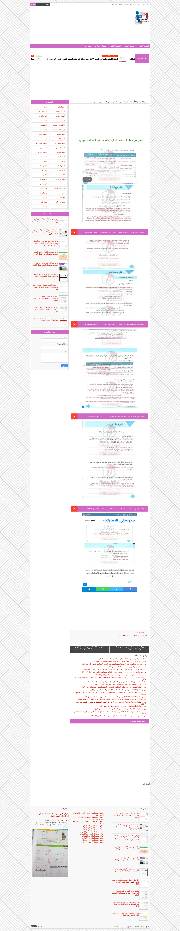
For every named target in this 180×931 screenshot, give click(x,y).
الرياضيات (44, 125)
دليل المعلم (43, 193)
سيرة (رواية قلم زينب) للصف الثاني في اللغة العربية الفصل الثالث (45, 319)
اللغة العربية (122, 635)
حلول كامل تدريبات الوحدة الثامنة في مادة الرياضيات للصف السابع (122, 659)
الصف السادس (42, 152)
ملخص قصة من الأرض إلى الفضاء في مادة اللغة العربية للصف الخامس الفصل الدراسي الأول (45, 232)
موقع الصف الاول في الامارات (93, 842)
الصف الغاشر (43, 157)
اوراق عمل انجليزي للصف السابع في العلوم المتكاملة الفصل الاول (122, 706)
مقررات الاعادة (60, 202)
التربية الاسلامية (60, 116)
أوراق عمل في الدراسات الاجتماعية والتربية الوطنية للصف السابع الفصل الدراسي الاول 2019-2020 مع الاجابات (110, 713)
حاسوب (62, 193)
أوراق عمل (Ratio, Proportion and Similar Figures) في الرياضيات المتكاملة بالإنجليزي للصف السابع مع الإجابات (110, 693)
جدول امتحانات (42, 188)
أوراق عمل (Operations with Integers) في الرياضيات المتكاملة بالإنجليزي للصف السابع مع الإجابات (111, 699)
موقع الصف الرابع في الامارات (93, 836)
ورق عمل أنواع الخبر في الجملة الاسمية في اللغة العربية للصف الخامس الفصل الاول (45, 309)
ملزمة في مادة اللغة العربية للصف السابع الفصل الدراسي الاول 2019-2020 (119, 684)
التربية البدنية (43, 116)
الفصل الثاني (61, 170)
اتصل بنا (114, 4)
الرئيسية (145, 4)
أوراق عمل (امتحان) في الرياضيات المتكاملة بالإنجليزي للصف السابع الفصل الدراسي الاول (114, 687)
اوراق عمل (43, 184)
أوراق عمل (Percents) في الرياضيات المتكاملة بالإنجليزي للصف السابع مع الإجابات (117, 690)
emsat (45, 206)
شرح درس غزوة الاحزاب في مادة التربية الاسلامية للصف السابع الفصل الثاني (118, 661)
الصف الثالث (43, 134)
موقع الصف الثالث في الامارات (92, 838)
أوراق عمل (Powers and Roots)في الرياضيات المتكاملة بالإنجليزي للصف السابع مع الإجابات (114, 697)
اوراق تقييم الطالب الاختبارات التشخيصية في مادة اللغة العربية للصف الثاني (112, 416)
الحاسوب (44, 120)
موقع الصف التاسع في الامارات (92, 826)
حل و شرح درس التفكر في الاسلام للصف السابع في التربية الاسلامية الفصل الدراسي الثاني (113, 664)
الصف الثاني (43, 139)
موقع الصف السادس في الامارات (92, 832)
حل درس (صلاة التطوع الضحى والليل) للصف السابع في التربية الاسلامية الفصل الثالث (45, 221)
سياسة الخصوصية (135, 4)
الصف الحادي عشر (41, 143)
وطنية (63, 206)
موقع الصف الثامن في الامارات (92, 828)
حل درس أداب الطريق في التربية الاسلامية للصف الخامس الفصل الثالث (45, 264)
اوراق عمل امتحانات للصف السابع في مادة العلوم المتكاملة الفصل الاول (120, 709)
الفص (45, 161)
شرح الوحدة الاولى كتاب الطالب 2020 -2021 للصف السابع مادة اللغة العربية (112, 324)
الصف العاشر (61, 157)
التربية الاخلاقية (42, 111)
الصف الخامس (60, 148)
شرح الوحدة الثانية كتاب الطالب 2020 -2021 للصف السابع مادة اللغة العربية (112, 232)
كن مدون (34, 926)
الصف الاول (43, 129)
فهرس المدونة (123, 4)
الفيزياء (44, 170)
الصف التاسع (61, 134)
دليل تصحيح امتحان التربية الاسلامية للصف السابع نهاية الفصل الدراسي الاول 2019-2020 (115, 669)
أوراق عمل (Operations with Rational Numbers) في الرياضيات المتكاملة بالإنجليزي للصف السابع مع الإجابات (111, 703)
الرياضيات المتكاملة (59, 129)
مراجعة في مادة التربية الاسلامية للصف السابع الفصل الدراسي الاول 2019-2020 (117, 716)
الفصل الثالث (132, 635)
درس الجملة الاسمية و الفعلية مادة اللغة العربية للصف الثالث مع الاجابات (113, 508)
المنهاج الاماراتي (100, 46)
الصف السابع (142, 635)
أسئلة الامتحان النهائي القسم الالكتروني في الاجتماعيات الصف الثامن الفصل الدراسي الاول (111, 59)
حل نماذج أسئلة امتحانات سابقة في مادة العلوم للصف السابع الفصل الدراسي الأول (45, 287)
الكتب (63, 175)
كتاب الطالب (61, 197)
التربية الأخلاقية (60, 111)
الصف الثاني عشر (59, 143)
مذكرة (45, 197)
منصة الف (44, 202)
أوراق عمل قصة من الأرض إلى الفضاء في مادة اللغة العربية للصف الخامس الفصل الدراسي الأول (45, 243)
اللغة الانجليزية (60, 179)
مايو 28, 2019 (139, 632)
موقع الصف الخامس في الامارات (92, 834)
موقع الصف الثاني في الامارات (93, 840)
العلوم (63, 161)
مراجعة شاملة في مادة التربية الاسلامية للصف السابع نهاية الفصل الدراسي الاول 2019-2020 (113, 672)
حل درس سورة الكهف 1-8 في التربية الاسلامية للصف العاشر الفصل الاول (46, 253)
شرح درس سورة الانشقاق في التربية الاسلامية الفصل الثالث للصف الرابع (46, 275)
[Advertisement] (75, 26)
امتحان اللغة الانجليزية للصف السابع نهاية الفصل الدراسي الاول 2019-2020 (119, 675)
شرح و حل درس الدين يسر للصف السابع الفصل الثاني (126, 667)
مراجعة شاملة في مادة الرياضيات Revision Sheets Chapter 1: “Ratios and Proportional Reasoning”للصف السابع (109, 679)
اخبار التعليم (61, 107)
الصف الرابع (43, 148)
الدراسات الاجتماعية (56, 56)
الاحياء (45, 107)
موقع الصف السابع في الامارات (92, 830)
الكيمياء (44, 175)
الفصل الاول (61, 166)
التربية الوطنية (60, 120)
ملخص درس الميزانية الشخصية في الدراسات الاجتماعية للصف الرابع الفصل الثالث (45, 298)
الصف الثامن (61, 139)
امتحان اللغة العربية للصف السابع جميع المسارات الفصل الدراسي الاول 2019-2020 (117, 682)
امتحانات (88, 46)
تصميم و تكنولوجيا (59, 188)
